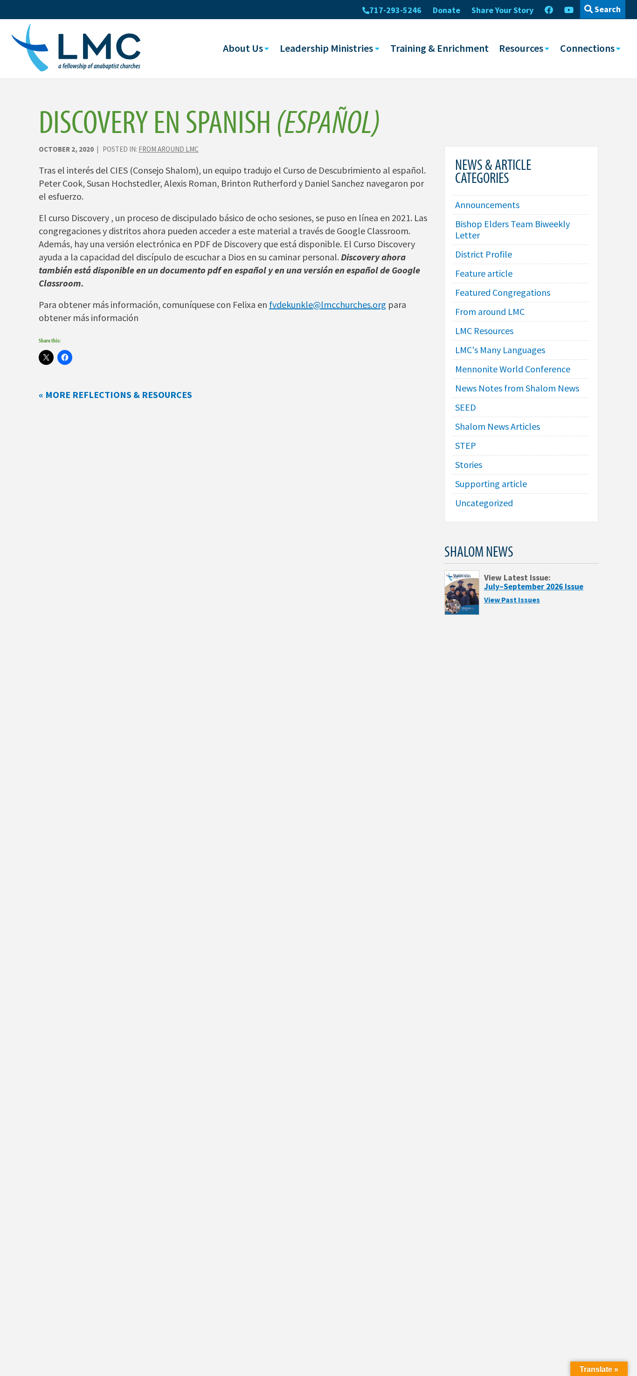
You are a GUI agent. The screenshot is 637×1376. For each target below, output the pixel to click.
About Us (243, 48)
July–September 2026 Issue (533, 586)
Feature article (483, 273)
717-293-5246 (395, 10)
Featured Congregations (502, 292)
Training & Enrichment (439, 48)
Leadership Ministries (326, 48)
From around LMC (168, 149)
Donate (446, 10)
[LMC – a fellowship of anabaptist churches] (76, 48)
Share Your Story (502, 10)
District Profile (483, 254)
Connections (587, 48)
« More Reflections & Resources (115, 394)
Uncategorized (484, 503)
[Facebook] (549, 10)
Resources (521, 48)
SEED (465, 407)
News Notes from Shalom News (517, 388)
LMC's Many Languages (500, 350)
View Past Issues (512, 599)
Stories (468, 464)
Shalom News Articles (497, 426)
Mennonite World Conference (512, 369)
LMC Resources (484, 330)
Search (607, 9)
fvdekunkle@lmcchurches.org (327, 304)
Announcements (487, 204)
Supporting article (491, 483)
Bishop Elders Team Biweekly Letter (512, 229)
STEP (465, 445)
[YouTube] (569, 10)
